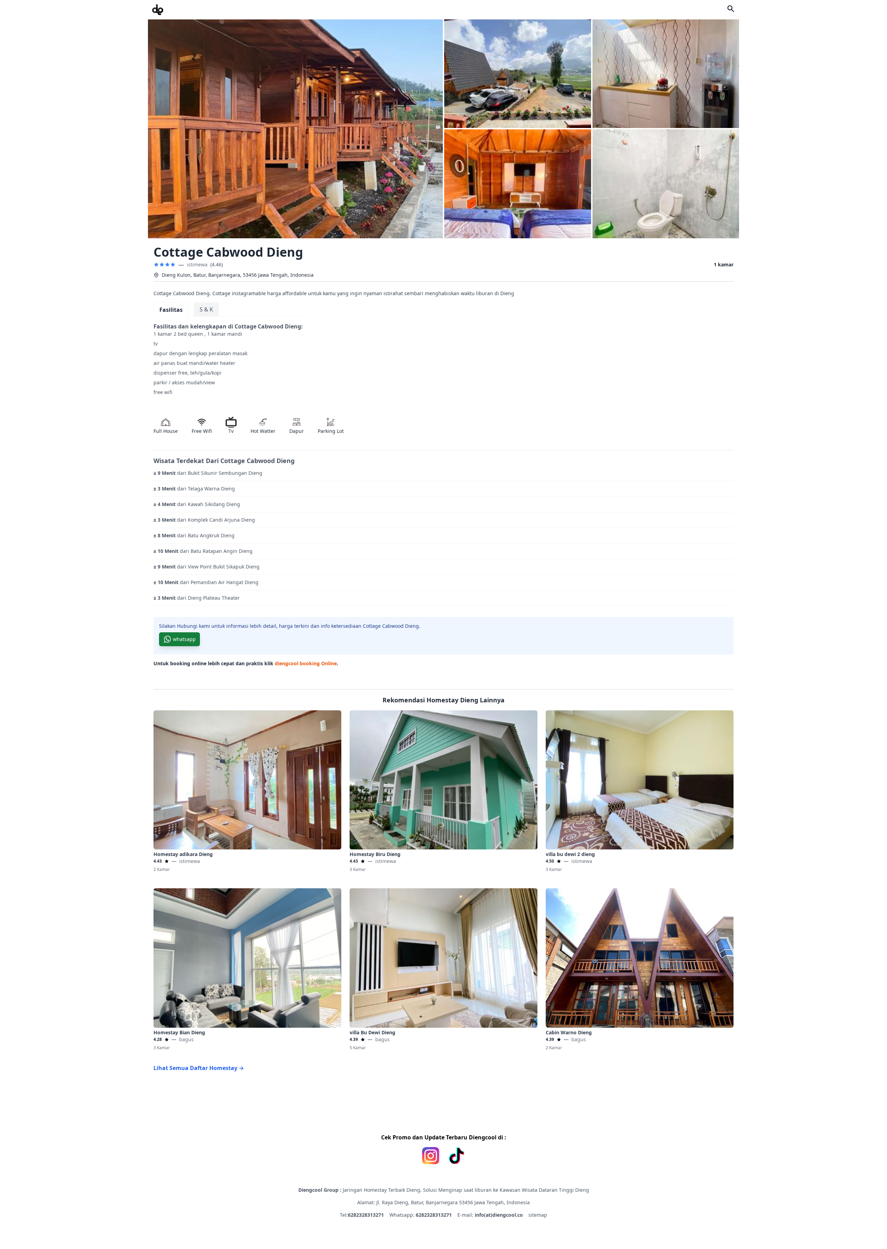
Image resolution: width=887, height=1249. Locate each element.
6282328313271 (366, 1215)
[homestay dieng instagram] (430, 1155)
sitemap (537, 1215)
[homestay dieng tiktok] (456, 1155)
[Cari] (731, 9)
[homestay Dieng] (157, 9)
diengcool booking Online (306, 663)
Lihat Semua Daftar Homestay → (198, 1068)
